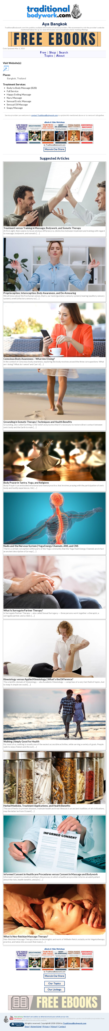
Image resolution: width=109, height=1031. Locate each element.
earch (64, 52)
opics (49, 55)
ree (43, 52)
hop (53, 52)
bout (60, 55)
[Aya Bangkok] (6, 67)
